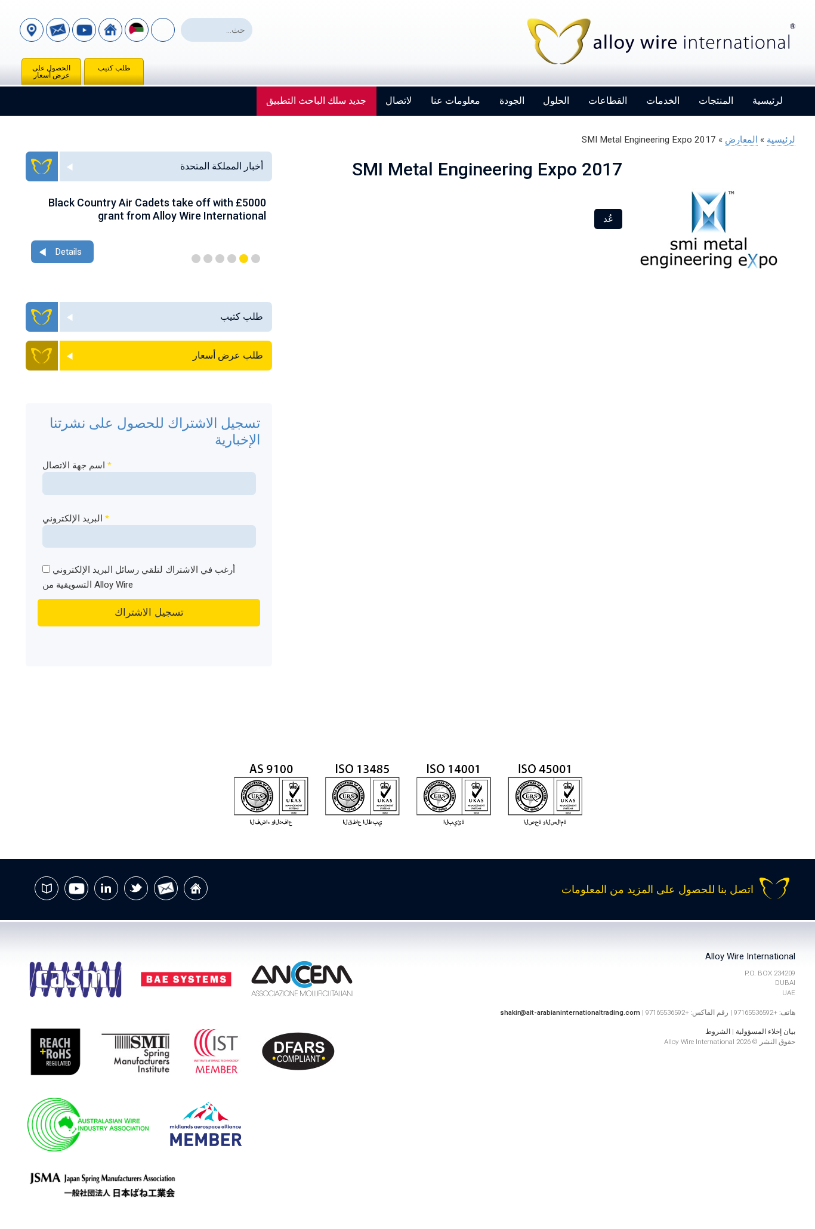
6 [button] (196, 258)
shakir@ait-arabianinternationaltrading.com (570, 1012)
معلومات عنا (455, 100)
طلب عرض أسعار (228, 355)
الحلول (556, 100)
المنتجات (716, 100)
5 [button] (207, 258)
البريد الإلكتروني (75, 518)
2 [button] (243, 258)
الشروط (717, 1031)
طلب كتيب (114, 68)
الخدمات (663, 100)
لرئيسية (767, 100)
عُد (608, 219)
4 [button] (219, 258)
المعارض (741, 139)
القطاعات (607, 100)
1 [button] (255, 258)
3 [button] (231, 258)
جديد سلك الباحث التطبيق (316, 100)
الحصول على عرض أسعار (51, 71)
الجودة (511, 100)
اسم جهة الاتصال (77, 465)
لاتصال (398, 100)
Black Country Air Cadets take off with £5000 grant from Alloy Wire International (157, 209)
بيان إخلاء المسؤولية (765, 1031)
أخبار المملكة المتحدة (221, 166)
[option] (148, 231)
